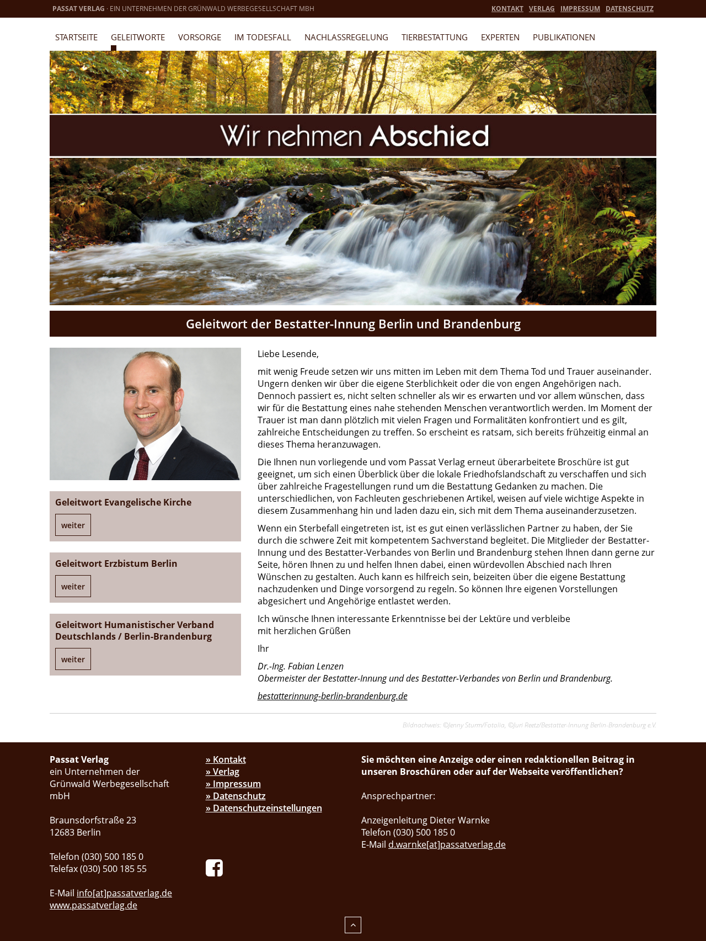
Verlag (542, 8)
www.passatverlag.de (93, 905)
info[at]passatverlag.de (124, 893)
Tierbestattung (435, 36)
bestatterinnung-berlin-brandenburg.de (333, 696)
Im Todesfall (262, 36)
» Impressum (233, 784)
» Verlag (222, 771)
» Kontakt (226, 759)
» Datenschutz (236, 796)
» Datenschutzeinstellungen (264, 808)
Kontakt (507, 8)
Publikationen (564, 36)
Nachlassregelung (346, 36)
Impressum (580, 8)
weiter (73, 525)
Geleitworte (138, 36)
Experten (500, 36)
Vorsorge (199, 36)
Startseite (76, 36)
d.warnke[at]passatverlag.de (447, 844)
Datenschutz (630, 8)
